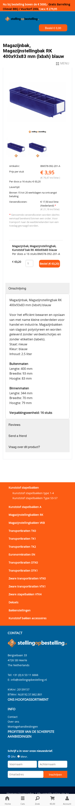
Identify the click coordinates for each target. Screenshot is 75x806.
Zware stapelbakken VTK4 (25, 594)
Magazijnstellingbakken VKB (27, 523)
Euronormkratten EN (22, 554)
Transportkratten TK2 (22, 546)
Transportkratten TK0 (22, 531)
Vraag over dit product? (24, 447)
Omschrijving (17, 288)
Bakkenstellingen (20, 610)
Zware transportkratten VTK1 (27, 586)
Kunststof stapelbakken (24, 487)
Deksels (13, 602)
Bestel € (53, 28)
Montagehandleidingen (23, 726)
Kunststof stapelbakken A (25, 507)
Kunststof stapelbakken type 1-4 (33, 493)
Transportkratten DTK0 (23, 562)
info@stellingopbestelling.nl (29, 680)
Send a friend (17, 435)
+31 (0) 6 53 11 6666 (25, 675)
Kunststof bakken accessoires (28, 618)
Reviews (14, 424)
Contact (13, 717)
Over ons (13, 721)
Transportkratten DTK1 (23, 570)
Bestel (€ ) (49, 263)
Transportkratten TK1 (22, 538)
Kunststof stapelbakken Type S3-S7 (35, 498)
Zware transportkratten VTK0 (27, 578)
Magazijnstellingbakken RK (26, 514)
